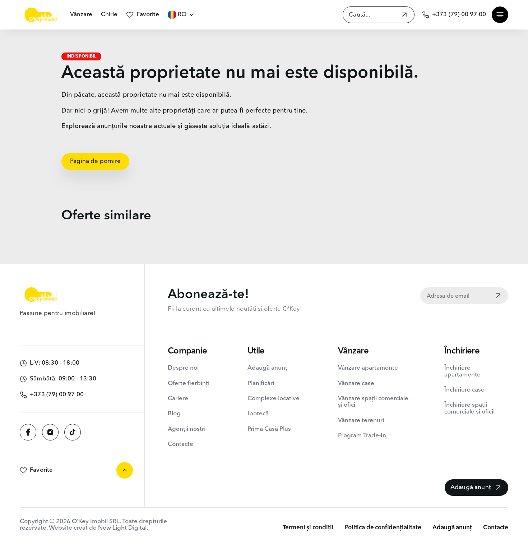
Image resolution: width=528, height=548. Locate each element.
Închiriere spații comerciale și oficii (469, 408)
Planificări (260, 383)
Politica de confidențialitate (383, 528)
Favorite (147, 15)
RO (182, 15)
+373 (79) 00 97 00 (459, 15)
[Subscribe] (498, 296)
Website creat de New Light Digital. (98, 528)
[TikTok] (72, 432)
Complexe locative (273, 399)
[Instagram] (50, 432)
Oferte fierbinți (188, 383)
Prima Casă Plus (269, 429)
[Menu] (500, 14)
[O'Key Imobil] (40, 15)
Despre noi (183, 368)
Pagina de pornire (95, 161)
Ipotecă (258, 414)
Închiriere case (464, 390)
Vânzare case (356, 383)
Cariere (178, 399)
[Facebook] (28, 432)
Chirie (109, 15)
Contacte (180, 444)
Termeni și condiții (308, 528)
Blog (174, 414)
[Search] (404, 16)
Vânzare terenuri (361, 420)
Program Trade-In (362, 436)
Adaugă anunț (267, 368)
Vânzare (81, 15)
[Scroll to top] (124, 470)
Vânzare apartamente (368, 368)
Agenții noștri (186, 429)
